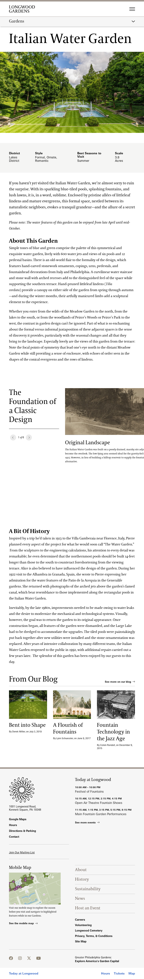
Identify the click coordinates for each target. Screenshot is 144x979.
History (82, 879)
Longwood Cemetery (88, 930)
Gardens (16, 21)
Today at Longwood (23, 973)
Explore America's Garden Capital (97, 961)
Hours (105, 973)
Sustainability (87, 889)
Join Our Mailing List (22, 852)
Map (131, 973)
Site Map (80, 941)
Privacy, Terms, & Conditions (93, 936)
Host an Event (87, 908)
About (81, 870)
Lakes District (14, 159)
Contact (14, 836)
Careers (80, 919)
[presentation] (28, 704)
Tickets (119, 973)
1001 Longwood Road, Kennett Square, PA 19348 (25, 808)
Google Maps (17, 819)
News (80, 898)
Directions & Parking (22, 830)
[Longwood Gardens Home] (23, 9)
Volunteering (83, 925)
